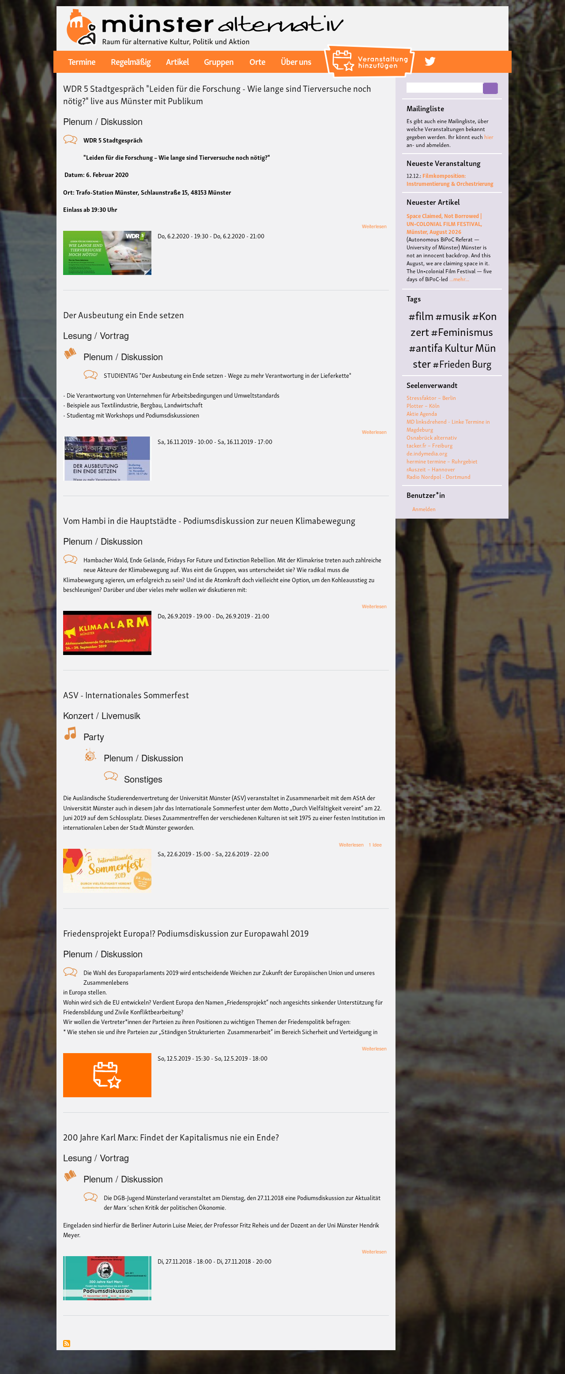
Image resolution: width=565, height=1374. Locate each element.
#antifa (426, 347)
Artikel (177, 61)
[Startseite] (205, 27)
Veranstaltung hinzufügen (370, 48)
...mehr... (459, 278)
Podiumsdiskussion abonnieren (66, 1344)
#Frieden (451, 363)
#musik (452, 315)
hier (488, 136)
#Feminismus (462, 331)
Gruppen (219, 61)
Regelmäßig (131, 61)
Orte (257, 61)
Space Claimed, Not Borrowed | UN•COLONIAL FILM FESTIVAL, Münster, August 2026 (444, 223)
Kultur (458, 347)
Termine (81, 61)
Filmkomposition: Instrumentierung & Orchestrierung (450, 179)
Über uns (296, 61)
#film (420, 315)
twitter (430, 61)
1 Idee (375, 844)
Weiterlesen (374, 226)
